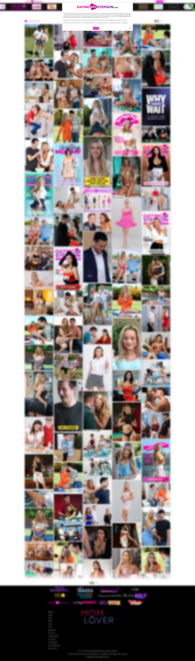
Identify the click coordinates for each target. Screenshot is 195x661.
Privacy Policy (113, 22)
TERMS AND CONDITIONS (124, 16)
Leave (130, 28)
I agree (96, 28)
